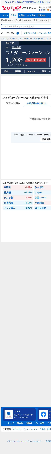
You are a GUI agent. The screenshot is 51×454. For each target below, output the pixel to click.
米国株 (22, 15)
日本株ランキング (23, 20)
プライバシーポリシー (15, 441)
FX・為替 (31, 15)
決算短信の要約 (13, 103)
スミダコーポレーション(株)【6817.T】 (33, 39)
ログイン (42, 10)
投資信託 (42, 15)
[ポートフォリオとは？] (17, 33)
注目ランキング (40, 20)
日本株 (13, 15)
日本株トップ (7, 20)
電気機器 (16, 47)
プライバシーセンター (34, 441)
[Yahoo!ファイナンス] (19, 7)
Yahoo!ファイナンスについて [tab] (24, 429)
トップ (5, 15)
